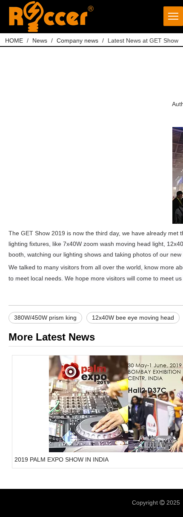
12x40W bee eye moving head (133, 317)
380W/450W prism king (45, 317)
